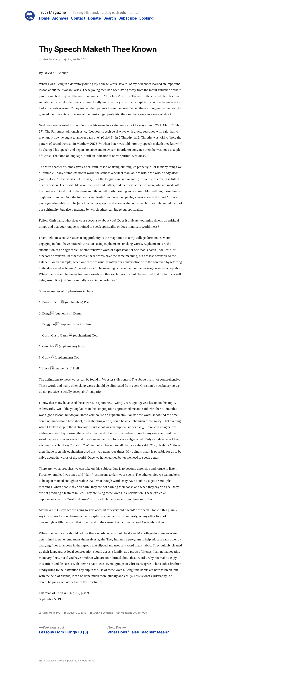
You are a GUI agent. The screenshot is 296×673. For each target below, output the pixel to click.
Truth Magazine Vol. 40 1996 (130, 612)
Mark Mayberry (51, 59)
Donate (94, 18)
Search (109, 18)
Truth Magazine (52, 12)
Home (44, 18)
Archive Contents (103, 612)
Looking (146, 18)
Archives (60, 18)
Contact (78, 18)
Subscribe (127, 18)
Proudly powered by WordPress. (76, 660)
